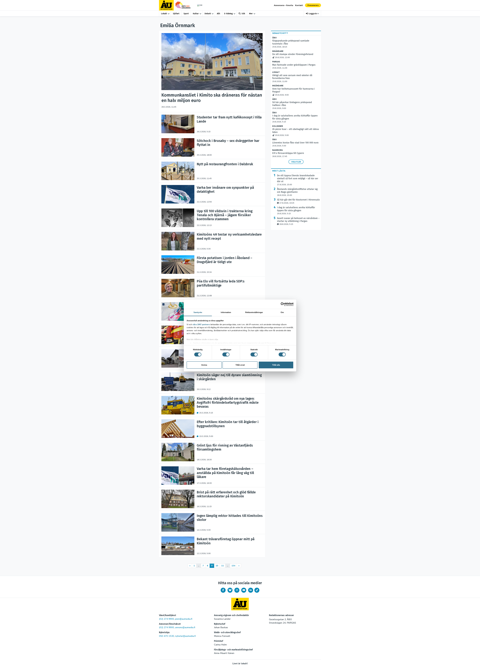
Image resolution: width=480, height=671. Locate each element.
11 (222, 565)
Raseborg (277, 150)
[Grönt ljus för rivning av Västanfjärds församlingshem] (177, 452)
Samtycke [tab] (198, 312)
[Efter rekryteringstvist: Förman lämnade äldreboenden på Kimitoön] (177, 358)
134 (233, 565)
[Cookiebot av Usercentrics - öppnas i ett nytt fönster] (283, 304)
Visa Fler (296, 162)
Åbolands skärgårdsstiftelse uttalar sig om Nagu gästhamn (297, 192)
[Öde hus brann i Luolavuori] (177, 335)
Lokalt (164, 13)
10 (217, 565)
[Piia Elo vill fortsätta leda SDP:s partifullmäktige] (177, 288)
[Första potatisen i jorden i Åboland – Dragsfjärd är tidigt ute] (177, 264)
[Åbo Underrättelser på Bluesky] (230, 590)
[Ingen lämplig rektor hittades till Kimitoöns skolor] (177, 522)
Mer (251, 13)
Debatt (208, 13)
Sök (243, 13)
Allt (218, 13)
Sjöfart (176, 13)
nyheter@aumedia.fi (185, 636)
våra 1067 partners (201, 324)
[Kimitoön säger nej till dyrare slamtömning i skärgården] (177, 381)
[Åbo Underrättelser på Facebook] (223, 590)
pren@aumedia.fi (183, 618)
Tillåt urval (240, 365)
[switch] (226, 354)
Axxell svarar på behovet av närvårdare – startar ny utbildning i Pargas (298, 221)
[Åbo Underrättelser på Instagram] (236, 590)
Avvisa (204, 365)
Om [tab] (282, 312)
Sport (186, 13)
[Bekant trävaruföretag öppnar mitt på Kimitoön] (177, 545)
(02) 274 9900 (166, 618)
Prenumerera (313, 5)
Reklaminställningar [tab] (254, 312)
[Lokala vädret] (198, 5)
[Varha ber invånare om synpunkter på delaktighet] (177, 194)
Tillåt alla (276, 365)
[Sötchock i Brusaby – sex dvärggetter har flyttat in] (177, 147)
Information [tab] (226, 312)
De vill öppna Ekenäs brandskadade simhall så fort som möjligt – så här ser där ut (297, 180)
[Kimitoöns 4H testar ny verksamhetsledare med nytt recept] (177, 241)
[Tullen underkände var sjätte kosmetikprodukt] (177, 311)
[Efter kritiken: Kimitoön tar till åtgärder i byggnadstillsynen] (177, 428)
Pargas (276, 62)
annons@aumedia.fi (185, 627)
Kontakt (299, 5)
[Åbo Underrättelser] (240, 604)
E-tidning (228, 13)
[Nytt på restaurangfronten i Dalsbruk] (177, 171)
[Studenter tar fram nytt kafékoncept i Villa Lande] (177, 124)
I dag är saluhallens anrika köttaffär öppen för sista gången (296, 210)
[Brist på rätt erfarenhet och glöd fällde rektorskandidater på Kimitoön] (177, 499)
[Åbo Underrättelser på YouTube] (243, 590)
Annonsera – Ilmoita (283, 5)
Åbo (274, 38)
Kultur (196, 13)
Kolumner (277, 126)
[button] (312, 13)
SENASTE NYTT (280, 33)
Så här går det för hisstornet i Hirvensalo (298, 201)
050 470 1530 (166, 636)
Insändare (277, 51)
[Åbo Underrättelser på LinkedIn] (250, 590)
